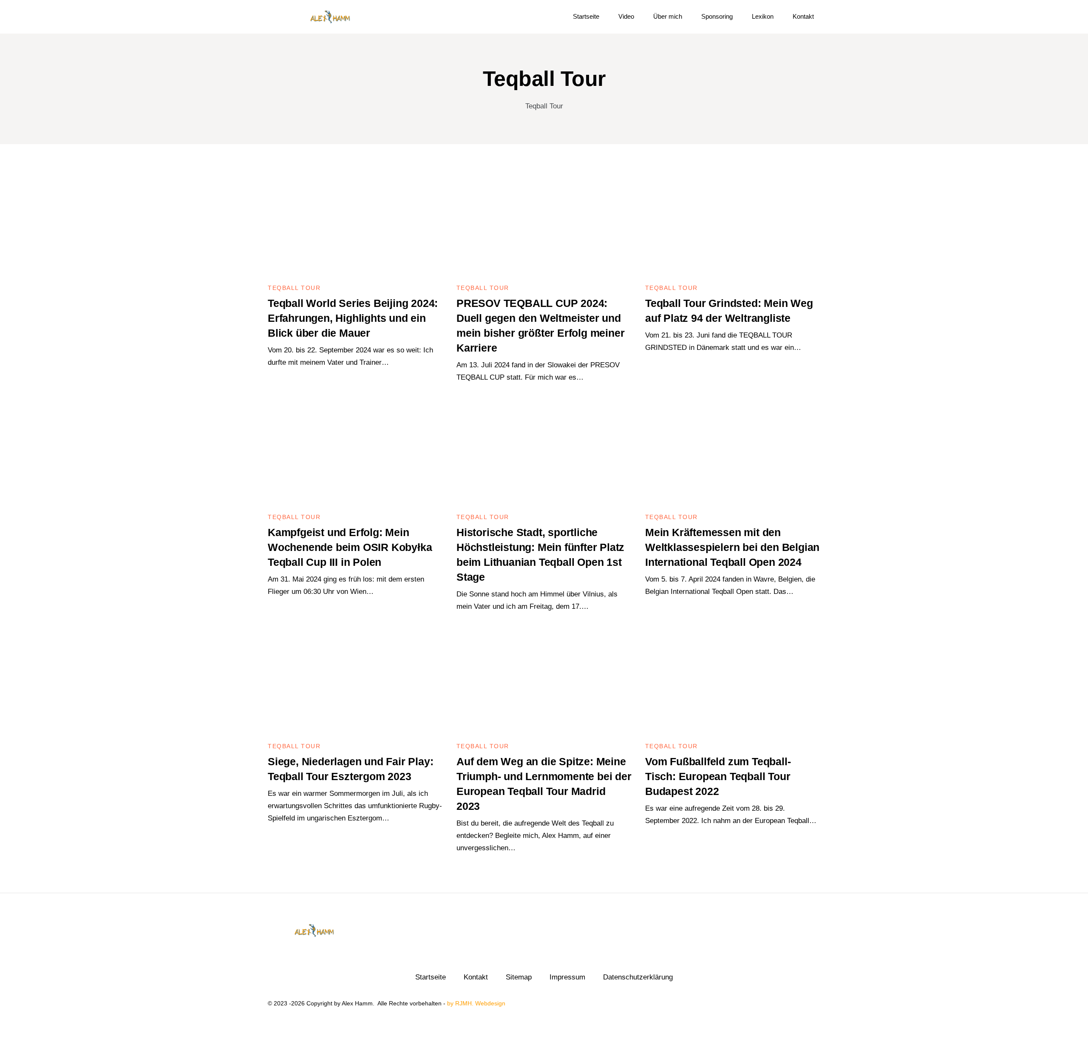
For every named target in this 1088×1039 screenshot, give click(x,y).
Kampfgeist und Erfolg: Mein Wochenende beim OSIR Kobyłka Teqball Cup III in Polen (350, 547)
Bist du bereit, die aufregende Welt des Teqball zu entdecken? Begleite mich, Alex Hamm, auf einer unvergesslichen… (535, 835)
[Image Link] (355, 225)
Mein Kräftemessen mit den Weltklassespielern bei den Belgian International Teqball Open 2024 (732, 547)
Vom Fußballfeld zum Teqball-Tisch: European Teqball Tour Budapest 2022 (717, 776)
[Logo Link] (330, 16)
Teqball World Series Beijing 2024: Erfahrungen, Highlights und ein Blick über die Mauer (353, 318)
